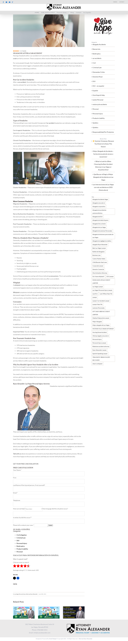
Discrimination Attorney (99, 273)
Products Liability (99, 118)
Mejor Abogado (97, 321)
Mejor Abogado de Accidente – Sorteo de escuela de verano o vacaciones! (103, 154)
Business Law (96, 255)
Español (95, 91)
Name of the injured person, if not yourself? (30, 485)
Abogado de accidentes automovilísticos (99, 211)
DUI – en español (98, 86)
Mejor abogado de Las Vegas (100, 325)
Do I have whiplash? (98, 276)
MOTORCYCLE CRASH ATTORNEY (103, 329)
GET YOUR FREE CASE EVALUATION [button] (25, 464)
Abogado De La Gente (99, 224)
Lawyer (94, 297)
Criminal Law (97, 67)
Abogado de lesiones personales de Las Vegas (102, 236)
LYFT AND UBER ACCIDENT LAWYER (101, 313)
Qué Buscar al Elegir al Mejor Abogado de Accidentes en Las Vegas (103, 177)
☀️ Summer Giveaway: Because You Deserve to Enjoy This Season (103, 144)
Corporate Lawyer (97, 266)
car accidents (97, 58)
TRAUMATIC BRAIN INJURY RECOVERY (101, 358)
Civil (94, 63)
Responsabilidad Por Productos (103, 132)
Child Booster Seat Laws (99, 262)
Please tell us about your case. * (23, 525)
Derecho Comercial (98, 269)
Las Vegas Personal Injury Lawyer (102, 290)
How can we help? (19, 509)
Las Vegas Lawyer (97, 286)
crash (15, 58)
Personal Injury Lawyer (99, 343)
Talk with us (17, 454)
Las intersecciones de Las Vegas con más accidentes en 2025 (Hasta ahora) (103, 187)
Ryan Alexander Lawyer (99, 350)
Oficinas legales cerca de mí (100, 336)
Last (14, 485)
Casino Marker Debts (98, 258)
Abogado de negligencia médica (101, 241)
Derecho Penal (97, 77)
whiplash (17, 285)
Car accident (50, 123)
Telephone (16, 500)
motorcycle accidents (100, 104)
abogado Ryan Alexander (99, 244)
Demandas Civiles (99, 72)
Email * (15, 493)
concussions (54, 276)
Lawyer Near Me (97, 304)
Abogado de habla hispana (100, 220)
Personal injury (98, 114)
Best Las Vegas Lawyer (99, 248)
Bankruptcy (96, 54)
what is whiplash (97, 363)
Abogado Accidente (99, 44)
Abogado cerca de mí (98, 203)
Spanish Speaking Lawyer (99, 353)
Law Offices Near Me (106, 294)
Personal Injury (97, 339)
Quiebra (95, 123)
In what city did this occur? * (22, 517)
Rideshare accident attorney (100, 346)
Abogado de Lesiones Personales (102, 231)
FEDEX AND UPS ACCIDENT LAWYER (101, 281)
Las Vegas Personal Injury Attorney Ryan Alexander (26, 594)
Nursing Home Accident (99, 332)
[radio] (14, 566)
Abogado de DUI (97, 216)
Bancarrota (96, 49)
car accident (22, 82)
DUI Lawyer (110, 276)
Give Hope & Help (99, 95)
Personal (96, 109)
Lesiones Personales (98, 308)
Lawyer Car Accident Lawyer (100, 301)
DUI (94, 81)
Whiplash (16, 292)
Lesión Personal (98, 100)
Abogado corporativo (98, 206)
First (14, 478)
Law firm (95, 294)
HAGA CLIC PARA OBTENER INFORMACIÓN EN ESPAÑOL (36, 555)
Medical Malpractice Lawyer (100, 318)
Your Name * (17, 470)
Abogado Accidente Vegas (100, 199)
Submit (50, 525)
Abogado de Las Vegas (99, 227)
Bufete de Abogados (98, 251)
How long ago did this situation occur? (55, 509)
